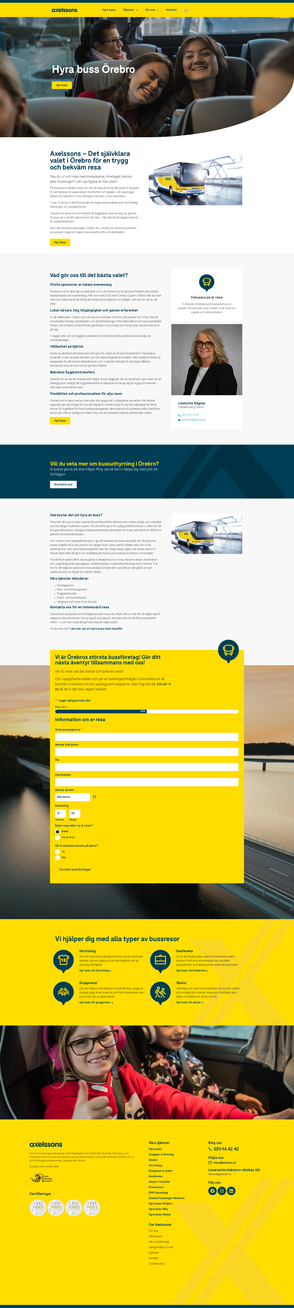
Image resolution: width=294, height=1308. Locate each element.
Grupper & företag (161, 1155)
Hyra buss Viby (158, 1209)
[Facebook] (212, 1191)
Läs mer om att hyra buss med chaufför (96, 629)
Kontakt (171, 10)
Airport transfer (159, 1182)
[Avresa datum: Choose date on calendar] (94, 797)
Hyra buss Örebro (160, 1204)
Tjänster (128, 10)
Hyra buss (108, 10)
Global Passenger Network (167, 1198)
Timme (59, 820)
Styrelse (154, 1253)
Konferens (184, 951)
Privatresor (156, 1187)
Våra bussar (155, 1236)
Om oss (150, 10)
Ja (63, 851)
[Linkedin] (231, 1191)
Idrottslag (87, 951)
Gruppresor (88, 983)
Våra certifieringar (159, 1242)
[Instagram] (222, 1191)
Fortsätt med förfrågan (75, 870)
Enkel (65, 831)
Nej (64, 857)
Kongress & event (160, 1171)
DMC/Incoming (158, 1193)
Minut (73, 820)
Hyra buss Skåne (160, 1215)
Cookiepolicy (157, 1264)
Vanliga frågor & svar (161, 1247)
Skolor (181, 983)
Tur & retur (68, 837)
